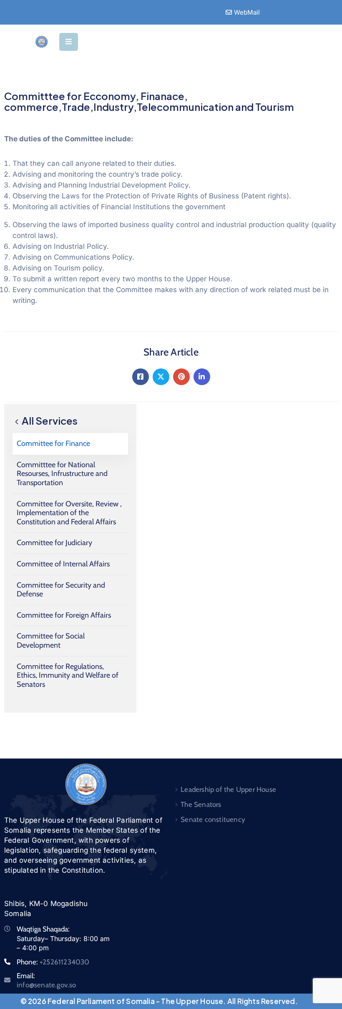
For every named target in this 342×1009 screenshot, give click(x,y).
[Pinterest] (181, 376)
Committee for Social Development (51, 640)
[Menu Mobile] (68, 42)
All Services (49, 420)
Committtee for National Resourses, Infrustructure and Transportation (62, 473)
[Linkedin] (202, 376)
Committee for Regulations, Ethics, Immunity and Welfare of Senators (67, 675)
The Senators (201, 804)
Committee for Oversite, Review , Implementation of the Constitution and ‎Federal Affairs (69, 512)
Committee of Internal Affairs (63, 563)
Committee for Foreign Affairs (64, 615)
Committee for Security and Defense (61, 590)
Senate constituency (213, 819)
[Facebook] (140, 376)
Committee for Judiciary (54, 542)
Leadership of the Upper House (228, 789)
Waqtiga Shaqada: (43, 929)
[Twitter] (161, 376)
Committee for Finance (53, 443)
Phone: (53, 962)
